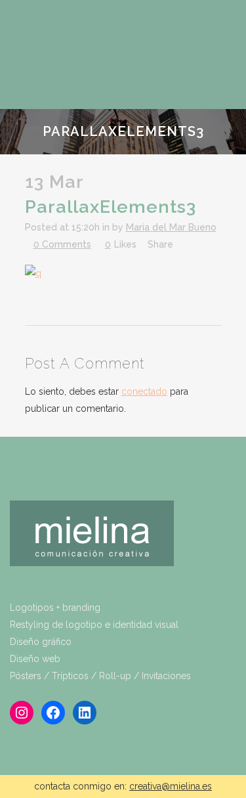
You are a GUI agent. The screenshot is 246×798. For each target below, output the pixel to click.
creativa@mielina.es (170, 786)
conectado (144, 391)
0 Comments (62, 244)
